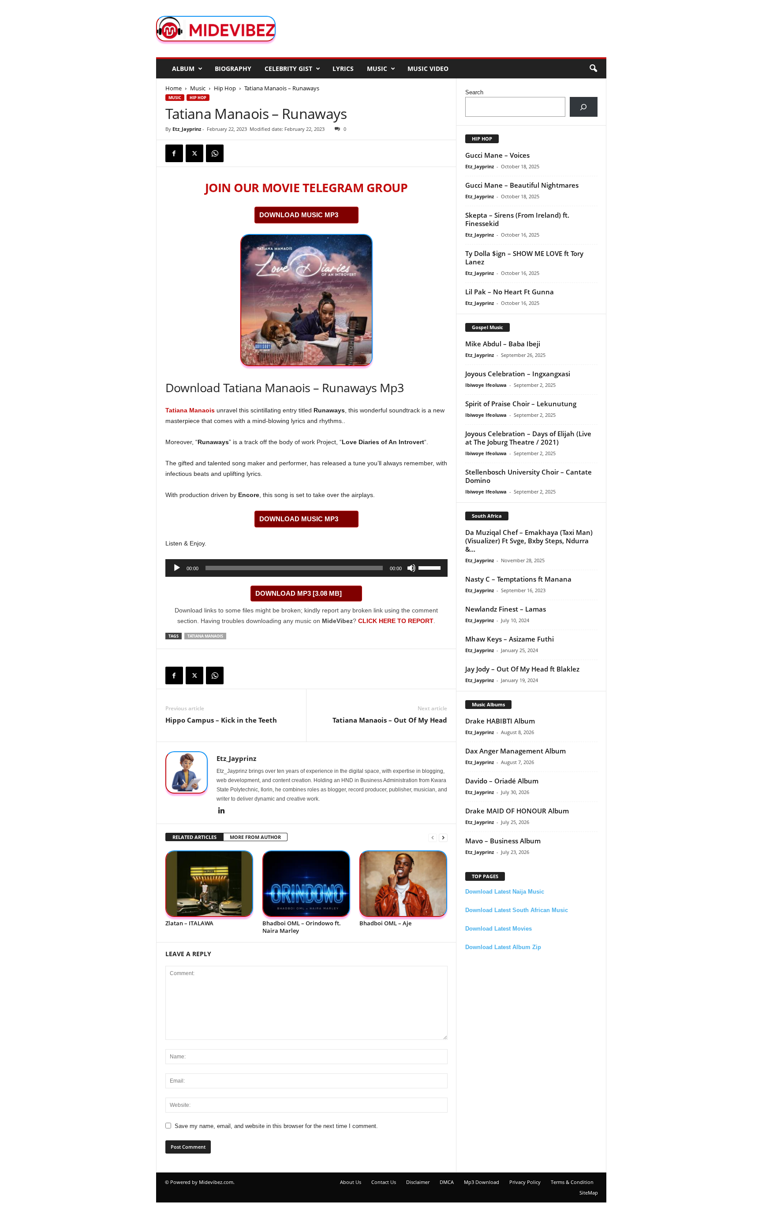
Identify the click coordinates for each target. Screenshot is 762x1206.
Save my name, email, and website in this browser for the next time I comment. (276, 1126)
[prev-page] (432, 837)
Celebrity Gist (288, 68)
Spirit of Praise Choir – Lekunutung (520, 403)
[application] (306, 568)
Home (173, 88)
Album (183, 68)
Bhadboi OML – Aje (385, 923)
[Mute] (411, 568)
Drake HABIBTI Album (500, 720)
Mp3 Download (481, 1182)
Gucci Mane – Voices (497, 155)
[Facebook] (174, 153)
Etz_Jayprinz (186, 129)
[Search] (584, 107)
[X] (194, 153)
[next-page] (443, 837)
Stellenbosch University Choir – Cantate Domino (528, 476)
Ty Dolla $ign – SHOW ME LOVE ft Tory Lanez (524, 257)
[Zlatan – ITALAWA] (209, 883)
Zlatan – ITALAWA (189, 923)
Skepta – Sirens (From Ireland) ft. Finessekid (517, 219)
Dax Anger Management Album (515, 750)
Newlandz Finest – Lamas (505, 609)
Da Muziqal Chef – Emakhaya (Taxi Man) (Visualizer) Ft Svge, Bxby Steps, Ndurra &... (529, 540)
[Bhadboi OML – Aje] (403, 883)
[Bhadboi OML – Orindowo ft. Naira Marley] (306, 883)
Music (377, 68)
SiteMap (588, 1192)
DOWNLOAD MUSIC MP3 (298, 215)
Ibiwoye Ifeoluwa (486, 385)
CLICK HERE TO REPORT (395, 620)
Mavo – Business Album (503, 840)
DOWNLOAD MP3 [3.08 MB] (298, 593)
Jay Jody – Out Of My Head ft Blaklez (522, 668)
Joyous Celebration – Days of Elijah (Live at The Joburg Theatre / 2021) (528, 437)
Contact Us (383, 1182)
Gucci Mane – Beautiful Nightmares (522, 185)
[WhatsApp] (215, 153)
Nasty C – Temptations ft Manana (518, 579)
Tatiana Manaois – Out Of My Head (389, 720)
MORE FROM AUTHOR (255, 837)
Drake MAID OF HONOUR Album (517, 810)
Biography (233, 68)
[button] (593, 68)
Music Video (427, 68)
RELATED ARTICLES (194, 837)
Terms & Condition (572, 1182)
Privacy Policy (525, 1182)
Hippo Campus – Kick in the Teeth (221, 720)
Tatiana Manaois (190, 410)
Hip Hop (225, 88)
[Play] (176, 568)
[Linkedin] (222, 811)
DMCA (447, 1182)
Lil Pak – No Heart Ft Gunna (509, 291)
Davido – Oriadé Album (501, 780)
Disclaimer (418, 1182)
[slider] (430, 567)
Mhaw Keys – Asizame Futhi (509, 639)
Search (474, 92)
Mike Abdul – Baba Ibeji (502, 343)
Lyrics (343, 68)
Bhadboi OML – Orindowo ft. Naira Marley (301, 927)
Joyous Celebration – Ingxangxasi (517, 373)
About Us (350, 1182)
